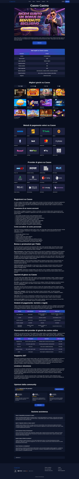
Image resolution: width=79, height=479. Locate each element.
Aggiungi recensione (59, 389)
